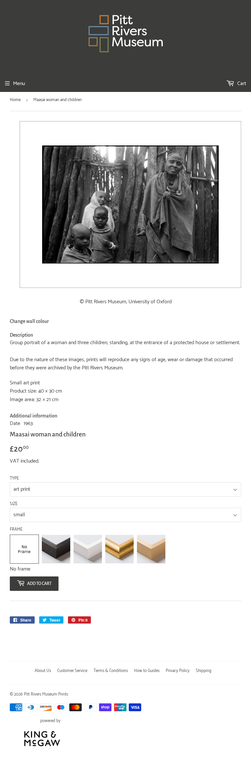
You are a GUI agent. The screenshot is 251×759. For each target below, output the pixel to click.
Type (14, 478)
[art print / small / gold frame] (119, 549)
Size (14, 504)
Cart (241, 83)
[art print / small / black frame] (56, 549)
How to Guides (146, 670)
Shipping (203, 670)
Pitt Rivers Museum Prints (46, 694)
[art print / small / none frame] (24, 549)
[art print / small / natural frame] (151, 549)
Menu (19, 83)
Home (15, 100)
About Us (43, 670)
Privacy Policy (178, 670)
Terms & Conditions (110, 670)
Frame (16, 529)
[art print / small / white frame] (87, 549)
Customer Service (72, 670)
